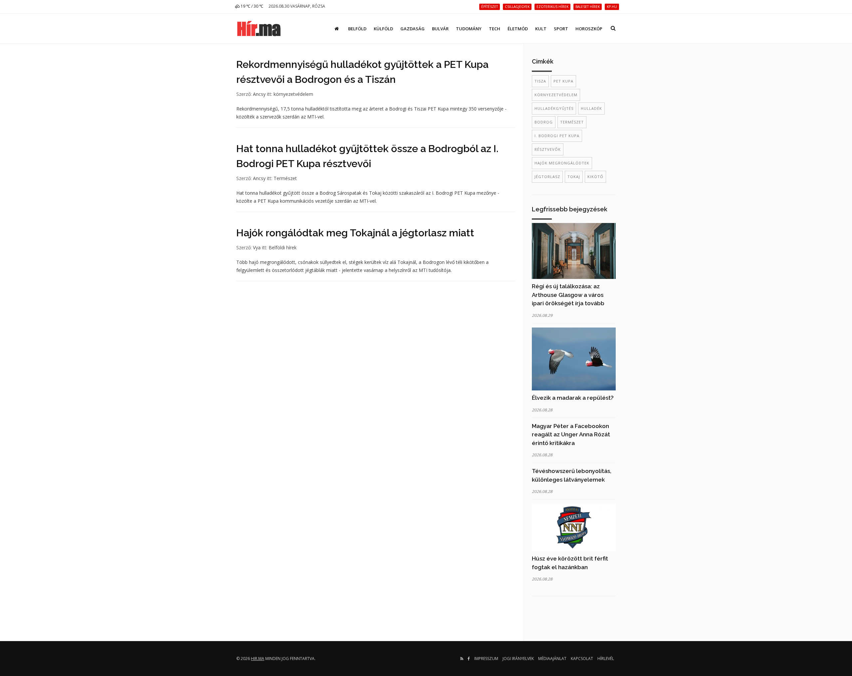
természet (572, 121)
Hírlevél (605, 658)
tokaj (573, 176)
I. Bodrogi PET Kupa (556, 135)
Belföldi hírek (283, 247)
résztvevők (547, 149)
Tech (494, 29)
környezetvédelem (293, 94)
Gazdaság (412, 29)
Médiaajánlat (552, 658)
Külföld (383, 29)
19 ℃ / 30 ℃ (251, 6)
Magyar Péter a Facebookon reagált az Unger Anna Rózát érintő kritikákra (571, 434)
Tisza (540, 81)
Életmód (518, 29)
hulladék (591, 108)
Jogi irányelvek (518, 658)
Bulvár (440, 29)
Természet (285, 178)
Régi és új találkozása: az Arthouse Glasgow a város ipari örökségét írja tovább (568, 295)
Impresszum (486, 658)
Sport (561, 29)
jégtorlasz (547, 176)
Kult (540, 29)
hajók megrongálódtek (561, 162)
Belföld (357, 29)
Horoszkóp (588, 29)
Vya (257, 247)
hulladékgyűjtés (553, 108)
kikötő (595, 176)
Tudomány (469, 29)
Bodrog (543, 121)
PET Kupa (563, 81)
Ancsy (259, 94)
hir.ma (257, 658)
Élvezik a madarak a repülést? (573, 397)
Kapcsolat (582, 658)
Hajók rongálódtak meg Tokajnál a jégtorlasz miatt (355, 233)
